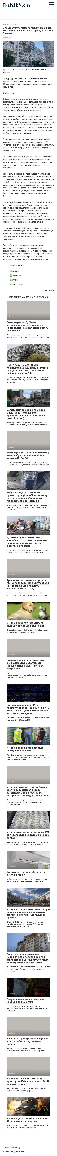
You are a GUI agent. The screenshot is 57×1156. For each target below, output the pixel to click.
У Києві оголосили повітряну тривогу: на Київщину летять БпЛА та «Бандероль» (28, 1081)
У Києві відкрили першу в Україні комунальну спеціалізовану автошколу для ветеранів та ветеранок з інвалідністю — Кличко (28, 791)
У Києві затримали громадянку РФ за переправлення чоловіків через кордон (28, 835)
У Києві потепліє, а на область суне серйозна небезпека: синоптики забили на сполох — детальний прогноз (28, 913)
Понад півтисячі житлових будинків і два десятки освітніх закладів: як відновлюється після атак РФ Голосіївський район (27, 958)
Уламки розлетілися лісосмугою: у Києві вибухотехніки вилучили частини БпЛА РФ (28, 455)
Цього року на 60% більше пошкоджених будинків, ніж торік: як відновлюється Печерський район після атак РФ (27, 369)
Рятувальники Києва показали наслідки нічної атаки (25, 1000)
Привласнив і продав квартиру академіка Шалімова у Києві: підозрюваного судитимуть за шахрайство (25, 664)
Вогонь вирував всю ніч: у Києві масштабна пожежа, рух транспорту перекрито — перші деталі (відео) (26, 414)
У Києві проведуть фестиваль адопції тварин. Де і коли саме (25, 624)
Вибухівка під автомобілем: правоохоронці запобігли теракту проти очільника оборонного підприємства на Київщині (27, 496)
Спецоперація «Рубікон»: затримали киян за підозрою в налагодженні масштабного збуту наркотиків (27, 326)
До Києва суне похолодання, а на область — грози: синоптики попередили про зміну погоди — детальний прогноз (27, 541)
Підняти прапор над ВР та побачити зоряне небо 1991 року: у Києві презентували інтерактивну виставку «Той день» (28, 709)
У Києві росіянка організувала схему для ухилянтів (25, 749)
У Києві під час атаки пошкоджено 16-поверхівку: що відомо (28, 1120)
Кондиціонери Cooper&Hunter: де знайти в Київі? (27, 873)
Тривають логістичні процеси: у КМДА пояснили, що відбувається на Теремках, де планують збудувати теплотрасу (28, 584)
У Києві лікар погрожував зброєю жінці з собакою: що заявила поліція (27, 1041)
